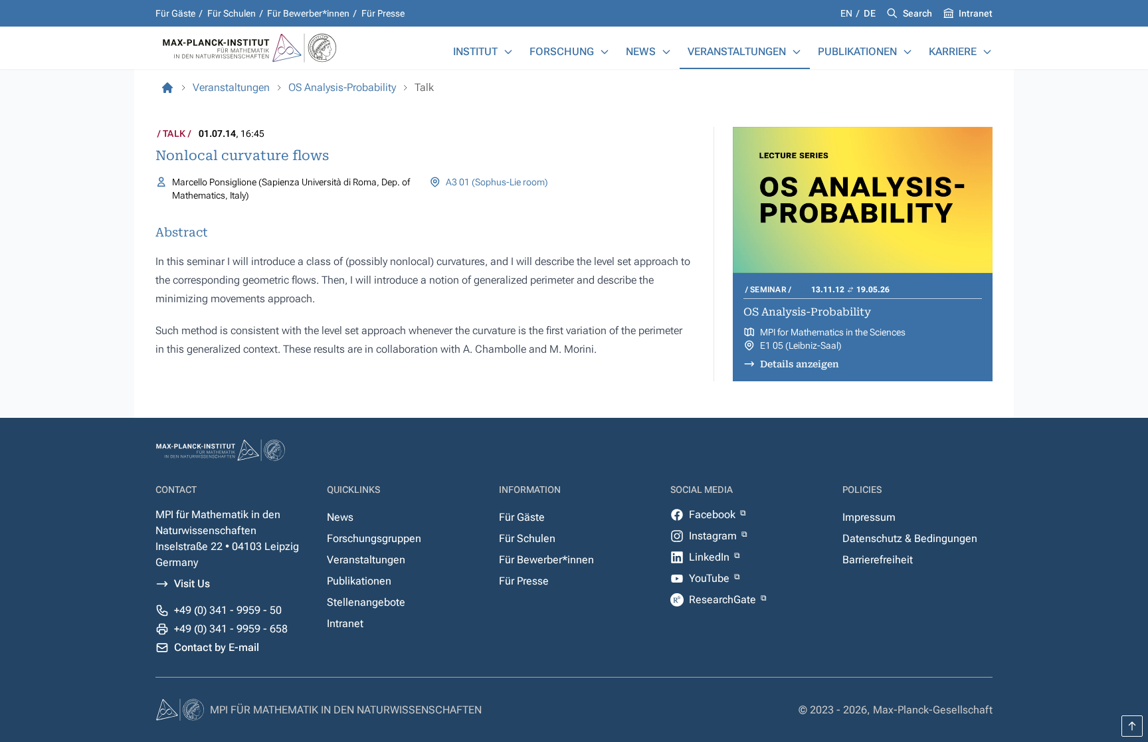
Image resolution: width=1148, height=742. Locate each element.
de (870, 13)
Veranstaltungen (737, 51)
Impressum (869, 517)
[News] (666, 52)
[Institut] (508, 52)
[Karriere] (987, 52)
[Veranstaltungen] (796, 52)
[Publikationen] (907, 52)
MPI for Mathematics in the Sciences (833, 332)
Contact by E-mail (216, 647)
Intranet (976, 13)
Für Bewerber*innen (308, 13)
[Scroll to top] (1132, 726)
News (641, 51)
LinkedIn (710, 557)
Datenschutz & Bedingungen (909, 538)
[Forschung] (604, 52)
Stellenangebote (366, 602)
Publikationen (857, 51)
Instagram (714, 535)
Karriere (953, 51)
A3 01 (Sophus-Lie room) (497, 182)
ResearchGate (724, 599)
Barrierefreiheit (877, 559)
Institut (475, 51)
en (847, 13)
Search (917, 13)
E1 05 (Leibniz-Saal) (801, 345)
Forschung (561, 51)
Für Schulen (231, 13)
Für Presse (383, 13)
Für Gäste (175, 13)
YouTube (710, 578)
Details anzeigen (799, 364)
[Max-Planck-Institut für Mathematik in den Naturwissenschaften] (167, 87)
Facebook (713, 514)
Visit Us (192, 583)
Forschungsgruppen (374, 538)
